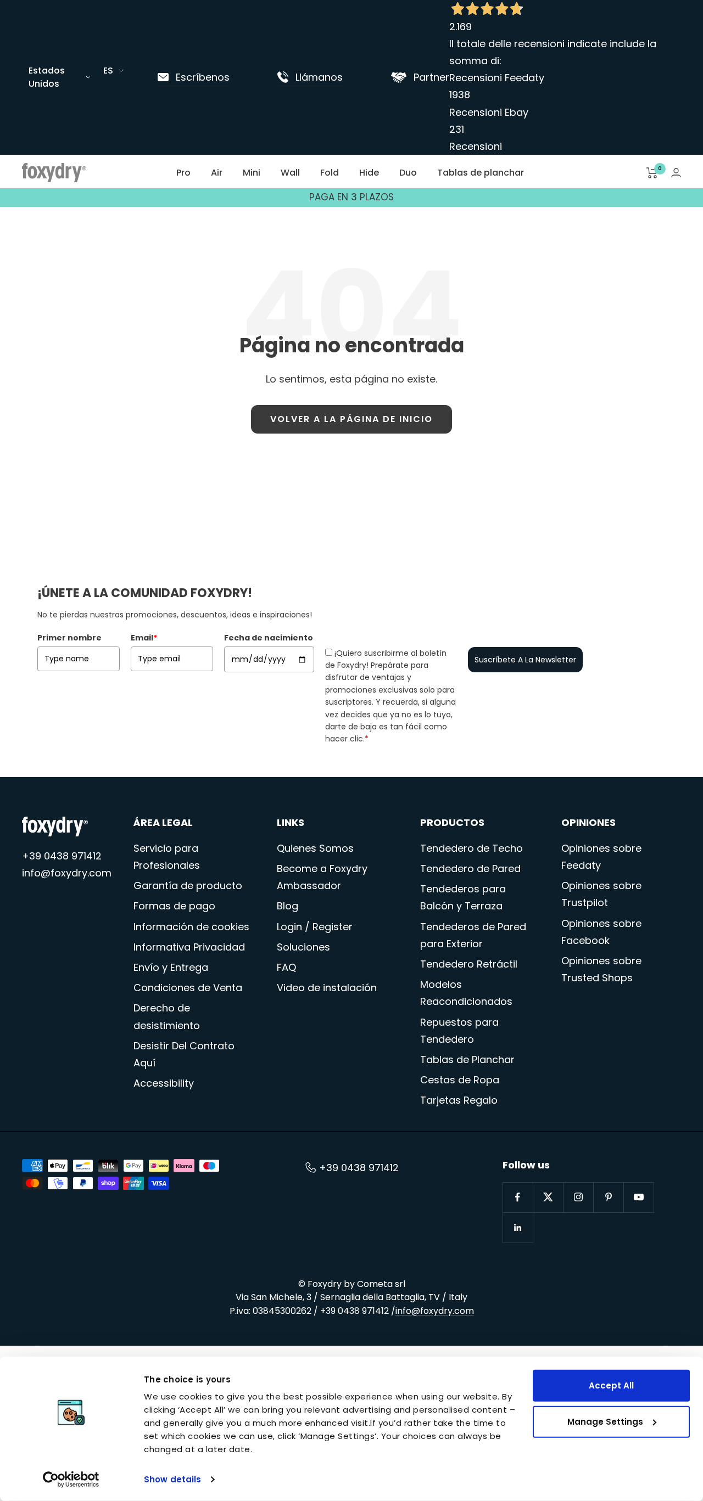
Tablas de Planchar (467, 1059)
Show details (172, 1479)
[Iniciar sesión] (676, 172)
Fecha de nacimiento (268, 637)
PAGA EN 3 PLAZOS (351, 197)
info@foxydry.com (66, 873)
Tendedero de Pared (470, 868)
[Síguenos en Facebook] (518, 1197)
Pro (183, 172)
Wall (290, 172)
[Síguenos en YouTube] (638, 1197)
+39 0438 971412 (62, 856)
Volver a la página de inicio (351, 419)
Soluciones (303, 947)
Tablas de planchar (480, 172)
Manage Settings (605, 1421)
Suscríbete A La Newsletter (525, 659)
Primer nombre (69, 637)
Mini (251, 172)
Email (144, 637)
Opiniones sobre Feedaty (601, 856)
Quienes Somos (315, 848)
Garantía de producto (187, 885)
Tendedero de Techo (471, 848)
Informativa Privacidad (189, 947)
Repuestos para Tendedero (459, 1030)
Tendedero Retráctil (468, 964)
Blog (287, 906)
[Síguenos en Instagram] (578, 1197)
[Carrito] (652, 172)
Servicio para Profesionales (166, 856)
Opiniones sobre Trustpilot (601, 894)
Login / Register (315, 927)
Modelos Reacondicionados (466, 992)
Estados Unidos (47, 77)
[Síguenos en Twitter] (548, 1197)
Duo (408, 172)
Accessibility (163, 1083)
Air (216, 172)
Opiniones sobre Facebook (601, 932)
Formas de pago (174, 906)
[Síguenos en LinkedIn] (518, 1227)
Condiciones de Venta (187, 987)
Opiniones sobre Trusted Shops (601, 969)
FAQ (286, 967)
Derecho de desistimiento (166, 1016)
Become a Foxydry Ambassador (322, 877)
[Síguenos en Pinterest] (608, 1197)
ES (108, 70)
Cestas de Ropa (459, 1080)
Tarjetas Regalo (459, 1100)
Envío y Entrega (170, 967)
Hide (369, 172)
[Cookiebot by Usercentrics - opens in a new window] (71, 1479)
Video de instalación (327, 987)
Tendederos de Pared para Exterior (473, 935)
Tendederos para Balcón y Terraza (463, 897)
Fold (329, 172)
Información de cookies (191, 927)
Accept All (611, 1385)
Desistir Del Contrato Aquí (184, 1054)
